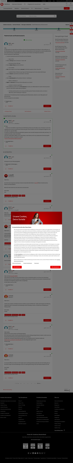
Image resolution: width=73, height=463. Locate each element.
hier (32, 232)
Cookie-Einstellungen (27, 263)
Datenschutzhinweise (16, 263)
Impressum (36, 263)
